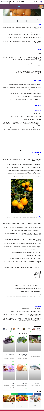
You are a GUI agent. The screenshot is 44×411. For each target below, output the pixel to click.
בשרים (28, 1)
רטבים (11, 1)
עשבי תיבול (18, 1)
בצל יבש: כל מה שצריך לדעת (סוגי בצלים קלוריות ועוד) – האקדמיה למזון (22, 383)
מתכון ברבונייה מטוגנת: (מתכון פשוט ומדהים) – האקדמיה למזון (28, 329)
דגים (25, 1)
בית (36, 1)
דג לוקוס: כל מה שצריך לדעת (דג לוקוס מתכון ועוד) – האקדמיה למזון (38, 329)
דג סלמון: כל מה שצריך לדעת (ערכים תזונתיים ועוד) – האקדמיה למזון (35, 383)
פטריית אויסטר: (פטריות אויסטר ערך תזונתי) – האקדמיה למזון (9, 329)
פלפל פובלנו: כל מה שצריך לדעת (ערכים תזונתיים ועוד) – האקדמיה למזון (22, 354)
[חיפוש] (1, 1)
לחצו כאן (35, 405)
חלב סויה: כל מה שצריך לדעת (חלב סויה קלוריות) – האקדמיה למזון (35, 354)
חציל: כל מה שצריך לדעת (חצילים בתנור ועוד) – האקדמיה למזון (10, 355)
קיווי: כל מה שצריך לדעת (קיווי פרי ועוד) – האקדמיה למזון (18, 329)
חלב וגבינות (22, 1)
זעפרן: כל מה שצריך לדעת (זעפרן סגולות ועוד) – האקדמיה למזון (9, 383)
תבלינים (14, 1)
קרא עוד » (40, 331)
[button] (37, 394)
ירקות (34, 1)
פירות (31, 1)
